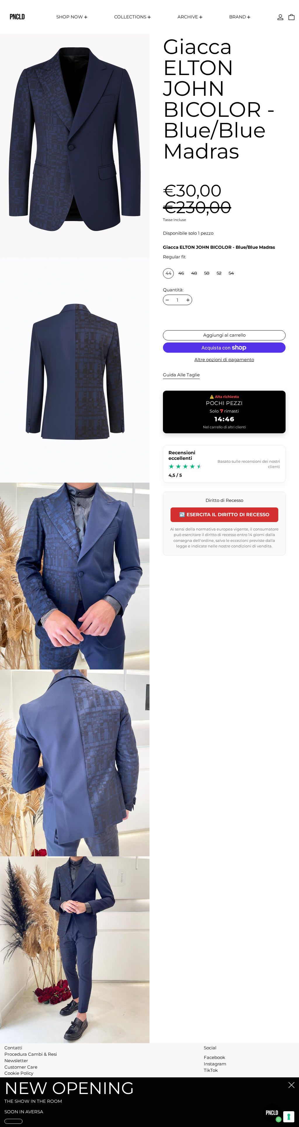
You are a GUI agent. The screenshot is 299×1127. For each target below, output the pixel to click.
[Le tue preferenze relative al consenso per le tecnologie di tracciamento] (288, 1116)
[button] (291, 17)
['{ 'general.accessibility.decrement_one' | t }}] (167, 300)
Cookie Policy (18, 1073)
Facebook (214, 1057)
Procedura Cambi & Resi (30, 1054)
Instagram (215, 1064)
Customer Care (20, 1067)
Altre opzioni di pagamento (224, 359)
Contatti (13, 1048)
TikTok (211, 1070)
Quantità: (173, 290)
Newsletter (16, 1060)
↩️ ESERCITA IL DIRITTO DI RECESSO (224, 514)
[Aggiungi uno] (188, 300)
